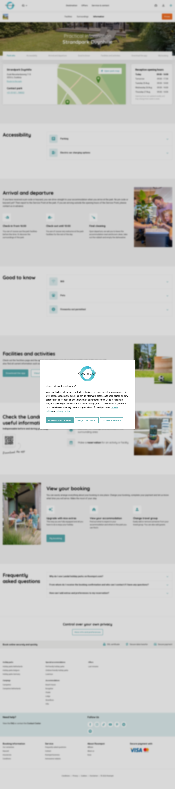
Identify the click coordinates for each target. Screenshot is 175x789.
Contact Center (34, 723)
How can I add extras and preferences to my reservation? (79, 593)
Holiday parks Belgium (11, 670)
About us (91, 751)
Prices (167, 16)
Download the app (15, 373)
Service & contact (100, 5)
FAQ (12, 723)
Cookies (84, 776)
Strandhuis (50, 700)
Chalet (48, 692)
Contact (48, 751)
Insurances (7, 755)
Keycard (6, 751)
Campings (7, 680)
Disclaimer (94, 776)
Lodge (48, 696)
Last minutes (93, 666)
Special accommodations (55, 662)
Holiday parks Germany (11, 674)
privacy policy (63, 411)
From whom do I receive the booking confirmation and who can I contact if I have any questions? (99, 584)
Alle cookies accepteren (59, 420)
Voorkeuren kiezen (111, 420)
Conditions (7, 759)
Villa (47, 704)
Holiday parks (8, 662)
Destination (71, 5)
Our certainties (8, 747)
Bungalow (49, 689)
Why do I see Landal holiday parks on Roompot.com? (76, 576)
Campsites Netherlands (12, 689)
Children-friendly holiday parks (57, 670)
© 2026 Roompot (107, 776)
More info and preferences (88, 632)
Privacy (75, 776)
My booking (55, 538)
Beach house (51, 685)
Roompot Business (52, 755)
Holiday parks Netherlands (13, 666)
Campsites (7, 685)
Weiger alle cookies (86, 420)
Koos (89, 755)
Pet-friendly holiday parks (55, 666)
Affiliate (90, 747)
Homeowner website (53, 759)
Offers (84, 5)
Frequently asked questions (55, 747)
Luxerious (49, 674)
